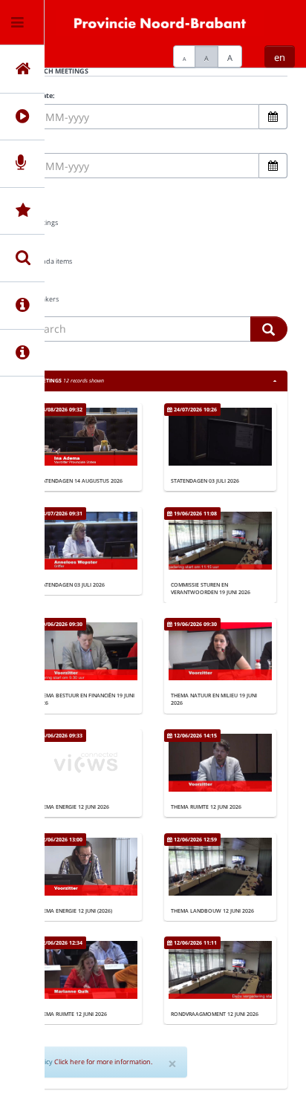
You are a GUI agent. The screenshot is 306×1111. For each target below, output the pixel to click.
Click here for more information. (103, 1062)
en (279, 57)
